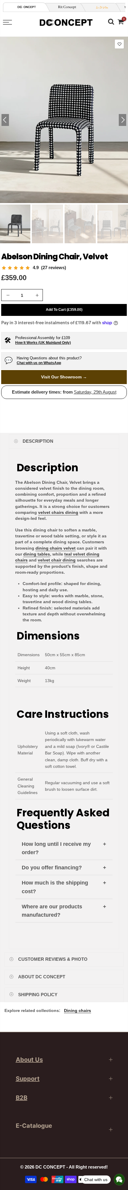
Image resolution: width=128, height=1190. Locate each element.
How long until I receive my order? (56, 848)
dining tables (36, 554)
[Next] (122, 120)
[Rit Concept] (65, 7)
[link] (33, 267)
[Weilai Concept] (27, 7)
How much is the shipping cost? (55, 887)
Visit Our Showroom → (64, 377)
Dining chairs (77, 1010)
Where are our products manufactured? (52, 911)
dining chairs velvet (55, 548)
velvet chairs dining (58, 512)
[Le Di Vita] (100, 7)
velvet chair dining (57, 560)
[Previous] (5, 120)
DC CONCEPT (50, 1167)
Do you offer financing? (52, 868)
